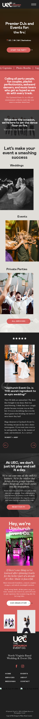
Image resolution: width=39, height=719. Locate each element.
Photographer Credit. (19, 713)
